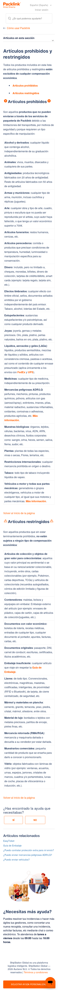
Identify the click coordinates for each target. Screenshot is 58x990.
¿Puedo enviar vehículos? (16, 859)
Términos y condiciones (36, 972)
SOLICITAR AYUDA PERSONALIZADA (29, 984)
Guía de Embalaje (12, 845)
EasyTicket (8, 840)
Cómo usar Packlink (18, 28)
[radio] (13, 820)
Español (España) (39, 5)
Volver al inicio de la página (19, 513)
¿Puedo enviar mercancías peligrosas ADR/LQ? (27, 854)
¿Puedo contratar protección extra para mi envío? (28, 850)
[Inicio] (12, 4)
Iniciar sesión (41, 9)
